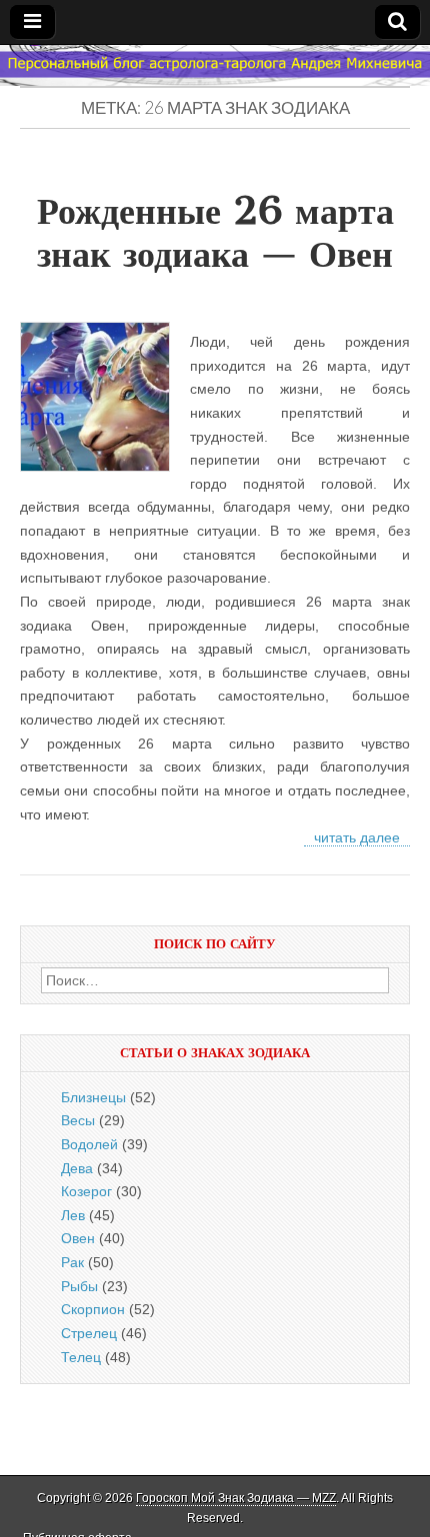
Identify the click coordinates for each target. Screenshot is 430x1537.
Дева (77, 1168)
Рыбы (79, 1286)
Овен (78, 1238)
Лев (73, 1215)
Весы (78, 1120)
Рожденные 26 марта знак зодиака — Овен (215, 233)
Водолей (89, 1144)
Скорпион (93, 1309)
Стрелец (89, 1333)
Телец (81, 1357)
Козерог (86, 1191)
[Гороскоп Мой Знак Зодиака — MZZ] (215, 66)
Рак (72, 1262)
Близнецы (93, 1097)
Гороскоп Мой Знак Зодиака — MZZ (236, 1498)
